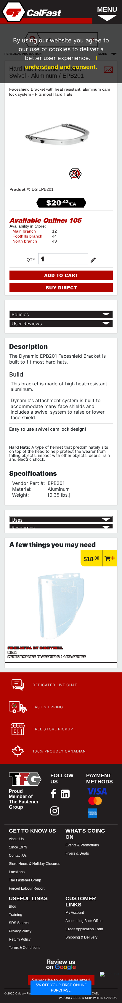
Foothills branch (27, 236)
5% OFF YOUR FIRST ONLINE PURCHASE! (61, 988)
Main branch (24, 231)
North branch (24, 241)
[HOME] (31, 11)
